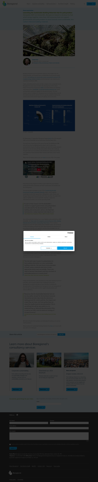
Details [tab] (49, 236)
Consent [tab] (32, 236)
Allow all (65, 248)
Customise (48, 248)
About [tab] (66, 236)
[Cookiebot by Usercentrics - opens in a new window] (68, 233)
